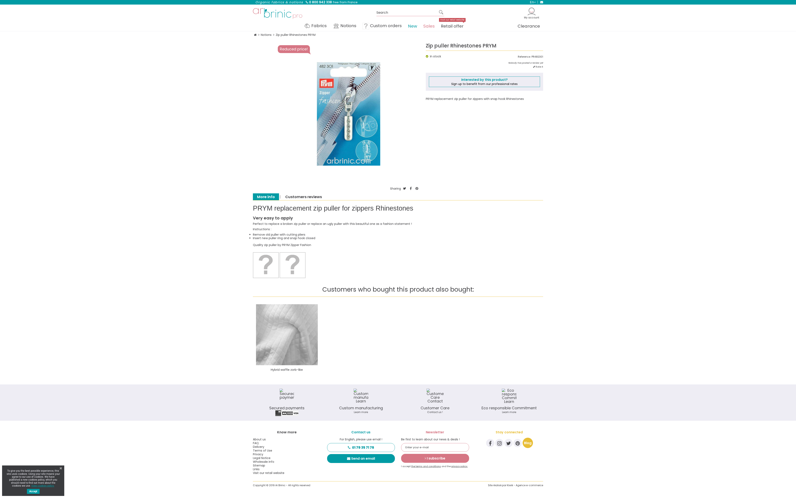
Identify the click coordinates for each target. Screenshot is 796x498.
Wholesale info (263, 461)
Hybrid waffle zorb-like (287, 370)
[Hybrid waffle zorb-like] (287, 335)
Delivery (258, 446)
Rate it (539, 67)
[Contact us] (540, 2)
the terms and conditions (426, 466)
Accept (33, 491)
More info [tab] (266, 196)
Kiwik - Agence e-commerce (525, 485)
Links (256, 469)
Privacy (258, 454)
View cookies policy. (42, 485)
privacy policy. (459, 466)
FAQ (256, 443)
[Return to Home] (255, 34)
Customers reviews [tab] (303, 196)
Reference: (524, 57)
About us (259, 439)
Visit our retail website (268, 473)
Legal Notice (262, 458)
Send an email (363, 458)
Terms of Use (262, 450)
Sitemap (259, 465)
